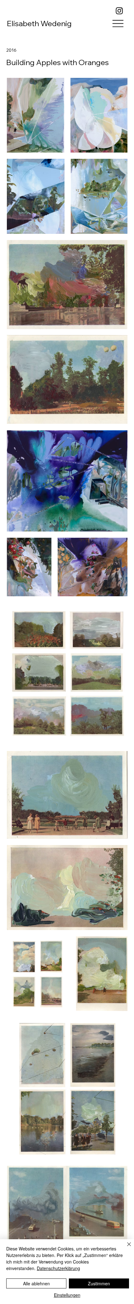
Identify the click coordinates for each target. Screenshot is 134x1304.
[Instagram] (119, 10)
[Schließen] (125, 1247)
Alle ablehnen (36, 1283)
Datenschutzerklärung (58, 1268)
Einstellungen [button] (67, 1295)
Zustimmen (99, 1283)
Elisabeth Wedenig (39, 23)
